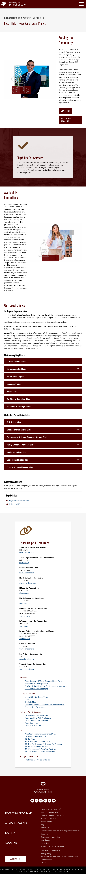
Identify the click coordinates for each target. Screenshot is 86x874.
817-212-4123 (14, 504)
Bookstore (45, 828)
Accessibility (66, 871)
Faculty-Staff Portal (49, 812)
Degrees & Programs (18, 813)
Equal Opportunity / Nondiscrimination (26, 871)
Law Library (45, 840)
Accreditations (46, 822)
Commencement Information (52, 815)
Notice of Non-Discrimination (52, 846)
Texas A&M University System (23, 869)
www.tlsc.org (24, 563)
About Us (11, 842)
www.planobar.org (26, 649)
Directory (44, 834)
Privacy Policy (46, 854)
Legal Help (45, 843)
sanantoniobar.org (26, 659)
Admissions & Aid (16, 823)
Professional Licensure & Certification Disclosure (60, 857)
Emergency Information (50, 837)
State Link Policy (79, 869)
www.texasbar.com (26, 552)
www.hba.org (24, 603)
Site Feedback (46, 860)
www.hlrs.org (24, 616)
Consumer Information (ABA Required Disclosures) (61, 831)
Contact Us (16, 859)
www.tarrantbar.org (27, 669)
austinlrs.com (24, 639)
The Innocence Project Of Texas (37, 760)
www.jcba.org (24, 626)
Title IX (43, 863)
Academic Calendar (48, 819)
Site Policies (58, 871)
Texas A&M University (6, 869)
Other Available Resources (66, 120)
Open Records (47, 869)
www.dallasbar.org (26, 573)
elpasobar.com (25, 593)
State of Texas (37, 869)
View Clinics (65, 111)
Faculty (10, 833)
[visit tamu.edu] (13, 7)
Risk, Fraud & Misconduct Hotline (63, 869)
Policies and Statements (50, 850)
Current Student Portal (50, 809)
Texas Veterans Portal (46, 871)
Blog (42, 825)
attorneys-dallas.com (27, 583)
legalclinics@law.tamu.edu (19, 500)
